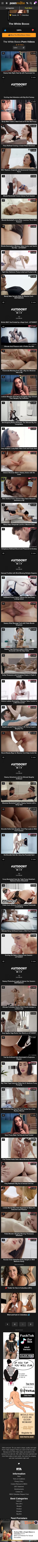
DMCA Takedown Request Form (19, 1494)
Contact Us (19, 1491)
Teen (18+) (19, 1503)
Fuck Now (28, 8)
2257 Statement (19, 1486)
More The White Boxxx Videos (20, 35)
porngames (10, 8)
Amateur (19, 1509)
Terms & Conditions (19, 1479)
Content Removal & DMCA (19, 1484)
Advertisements (19, 1489)
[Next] (22, 1324)
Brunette (19, 1511)
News (19, 1476)
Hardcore (19, 1501)
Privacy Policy (19, 1481)
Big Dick (19, 1514)
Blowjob (19, 1506)
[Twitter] (19, 1464)
